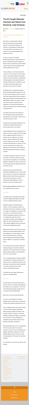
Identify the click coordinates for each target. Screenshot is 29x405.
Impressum (14, 397)
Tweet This (6, 192)
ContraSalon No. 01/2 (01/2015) (21, 357)
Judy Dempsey (11, 28)
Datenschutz (14, 394)
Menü (26, 8)
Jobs (14, 392)
